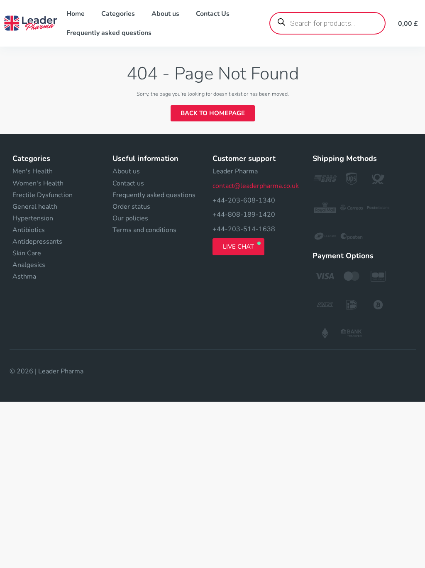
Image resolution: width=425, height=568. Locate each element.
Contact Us (213, 13)
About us (165, 13)
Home (75, 13)
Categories (118, 13)
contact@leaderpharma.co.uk (255, 185)
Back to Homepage (213, 113)
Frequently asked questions (108, 32)
